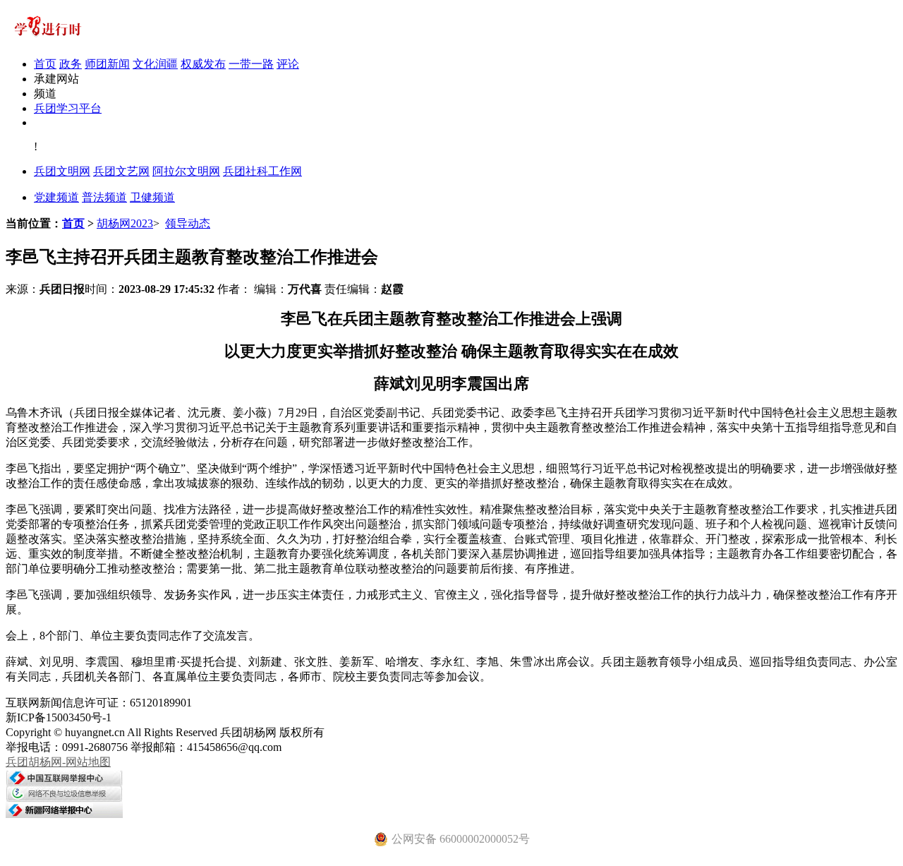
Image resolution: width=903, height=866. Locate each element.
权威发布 (203, 64)
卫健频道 (152, 197)
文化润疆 (155, 64)
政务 (70, 64)
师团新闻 (107, 64)
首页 (45, 64)
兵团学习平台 (68, 108)
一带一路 (251, 64)
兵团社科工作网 (262, 171)
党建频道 (56, 197)
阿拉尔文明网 (186, 171)
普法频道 (104, 197)
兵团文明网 (62, 171)
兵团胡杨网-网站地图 (58, 762)
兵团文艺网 (121, 171)
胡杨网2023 (125, 223)
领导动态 (187, 223)
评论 (288, 64)
